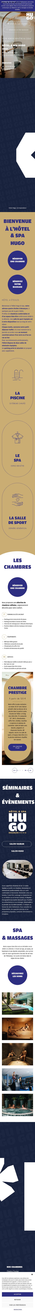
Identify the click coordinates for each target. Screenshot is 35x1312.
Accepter (17, 1294)
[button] (32, 1274)
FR (13, 2)
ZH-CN (4, 2)
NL (7, 2)
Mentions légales (18, 1309)
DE (15, 2)
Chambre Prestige (13, 1271)
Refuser (17, 1300)
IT (17, 2)
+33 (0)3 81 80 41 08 (8, 72)
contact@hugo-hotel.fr (9, 75)
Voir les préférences (17, 1305)
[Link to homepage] (29, 16)
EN (10, 2)
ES (20, 2)
